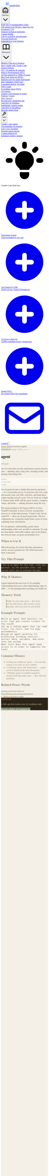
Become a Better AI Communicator (15, 708)
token (30, 693)
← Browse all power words (12, 696)
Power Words (6, 446)
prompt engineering (9, 690)
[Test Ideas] (8, 443)
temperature (23, 693)
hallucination (13, 693)
